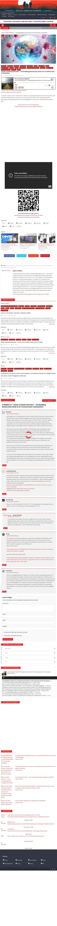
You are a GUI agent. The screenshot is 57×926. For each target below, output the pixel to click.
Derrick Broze (28, 368)
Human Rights (5, 67)
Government (41, 66)
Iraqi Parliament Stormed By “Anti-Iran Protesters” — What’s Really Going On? (9, 400)
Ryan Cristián (13, 75)
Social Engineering (6, 69)
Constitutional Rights (19, 368)
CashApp (4, 16)
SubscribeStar (52, 14)
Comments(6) (21, 75)
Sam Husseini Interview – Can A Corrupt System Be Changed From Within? (34, 777)
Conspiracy (30, 66)
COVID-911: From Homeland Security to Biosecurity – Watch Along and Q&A (9, 245)
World (18, 69)
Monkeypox (49, 265)
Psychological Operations (33, 67)
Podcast (11, 67)
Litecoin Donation (32, 14)
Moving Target (4, 339)
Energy (35, 66)
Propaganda (23, 67)
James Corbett (42, 265)
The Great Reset (11, 267)
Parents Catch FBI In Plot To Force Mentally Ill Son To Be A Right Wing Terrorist (27, 831)
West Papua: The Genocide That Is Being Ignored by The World (23, 815)
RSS (20, 92)
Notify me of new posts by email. (13, 635)
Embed (24, 90)
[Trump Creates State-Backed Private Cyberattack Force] (30, 863)
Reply (4, 465)
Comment (6, 603)
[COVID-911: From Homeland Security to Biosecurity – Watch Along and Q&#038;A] (9, 238)
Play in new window (11, 90)
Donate (15, 14)
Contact (10, 14)
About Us (4, 14)
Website (5, 626)
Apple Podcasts (11, 92)
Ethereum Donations (42, 14)
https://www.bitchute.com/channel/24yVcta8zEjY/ (28, 106)
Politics (16, 67)
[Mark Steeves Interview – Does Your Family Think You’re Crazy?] (28, 337)
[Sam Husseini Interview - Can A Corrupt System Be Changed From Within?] (32, 860)
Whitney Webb (4, 310)
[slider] (5, 692)
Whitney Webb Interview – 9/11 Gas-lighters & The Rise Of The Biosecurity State (46, 245)
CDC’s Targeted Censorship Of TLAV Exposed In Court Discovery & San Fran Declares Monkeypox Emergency (49, 400)
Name (5, 614)
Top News (14, 69)
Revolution (42, 67)
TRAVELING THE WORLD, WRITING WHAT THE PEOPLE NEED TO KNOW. (28, 21)
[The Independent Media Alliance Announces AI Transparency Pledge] (42, 863)
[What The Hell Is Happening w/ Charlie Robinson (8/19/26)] (8, 863)
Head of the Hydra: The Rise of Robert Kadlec (16, 313)
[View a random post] (54, 25)
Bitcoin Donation (22, 14)
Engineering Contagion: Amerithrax (9, 306)
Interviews (4, 66)
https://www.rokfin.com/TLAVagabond (28, 104)
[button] (51, 25)
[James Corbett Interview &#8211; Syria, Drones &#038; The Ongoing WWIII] (28, 238)
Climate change (19, 265)
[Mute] (4, 689)
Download (19, 90)
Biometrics (10, 66)
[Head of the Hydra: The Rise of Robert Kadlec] (28, 304)
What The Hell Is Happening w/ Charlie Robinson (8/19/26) (30, 800)
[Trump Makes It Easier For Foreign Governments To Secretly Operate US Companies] (18, 863)
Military (7, 308)
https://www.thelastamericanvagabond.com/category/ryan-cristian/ (31, 294)
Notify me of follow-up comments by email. (15, 632)
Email (17, 92)
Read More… (52, 324)
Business (27, 306)
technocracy (4, 267)
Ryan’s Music (11, 16)
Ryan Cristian (50, 67)
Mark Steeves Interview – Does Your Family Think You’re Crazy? (22, 342)
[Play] (4, 678)
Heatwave (30, 265)
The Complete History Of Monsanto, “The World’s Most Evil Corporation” (25, 836)
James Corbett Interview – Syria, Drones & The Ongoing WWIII (28, 244)
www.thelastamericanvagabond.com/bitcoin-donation (28, 215)
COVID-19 (25, 265)
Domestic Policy (41, 306)
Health (47, 66)
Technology (4, 370)
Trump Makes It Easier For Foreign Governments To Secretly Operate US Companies (33, 28)
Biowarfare (16, 66)
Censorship (23, 66)
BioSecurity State (10, 265)
